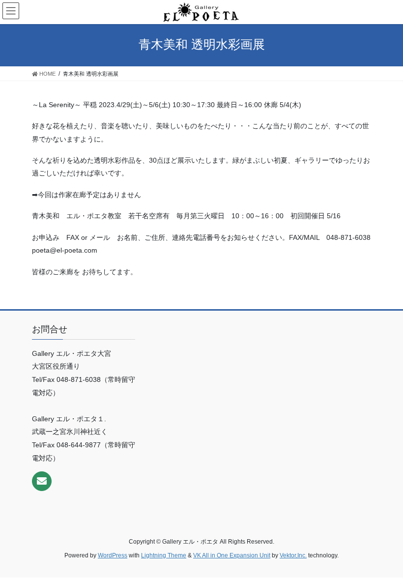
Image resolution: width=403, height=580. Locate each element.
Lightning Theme (163, 555)
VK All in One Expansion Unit (231, 555)
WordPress (112, 555)
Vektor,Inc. (293, 555)
